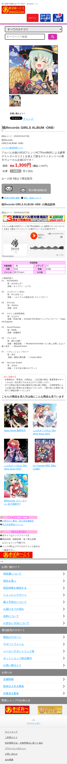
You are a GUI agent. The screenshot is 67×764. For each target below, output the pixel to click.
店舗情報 (8, 679)
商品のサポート (12, 637)
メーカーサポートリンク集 (18, 651)
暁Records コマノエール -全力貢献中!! (15, 502)
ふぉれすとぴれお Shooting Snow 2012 (15, 467)
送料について (11, 616)
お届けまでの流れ (13, 609)
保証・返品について (32, 198)
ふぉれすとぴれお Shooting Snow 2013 (44, 432)
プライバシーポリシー (15, 748)
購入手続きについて (15, 602)
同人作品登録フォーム (12, 524)
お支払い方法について (16, 623)
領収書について (12, 573)
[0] (58, 20)
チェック (28, 119)
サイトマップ (11, 732)
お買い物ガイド (12, 665)
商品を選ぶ (9, 581)
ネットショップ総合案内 (17, 658)
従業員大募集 (11, 693)
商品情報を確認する (15, 587)
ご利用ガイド (11, 737)
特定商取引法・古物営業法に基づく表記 (24, 743)
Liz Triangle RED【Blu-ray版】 (44, 467)
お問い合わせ (11, 754)
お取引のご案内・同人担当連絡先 (18, 521)
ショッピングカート (15, 594)
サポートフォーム (13, 644)
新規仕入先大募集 (13, 686)
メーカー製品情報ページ (12, 148)
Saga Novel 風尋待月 (15, 430)
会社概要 (9, 760)
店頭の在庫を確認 (12, 198)
